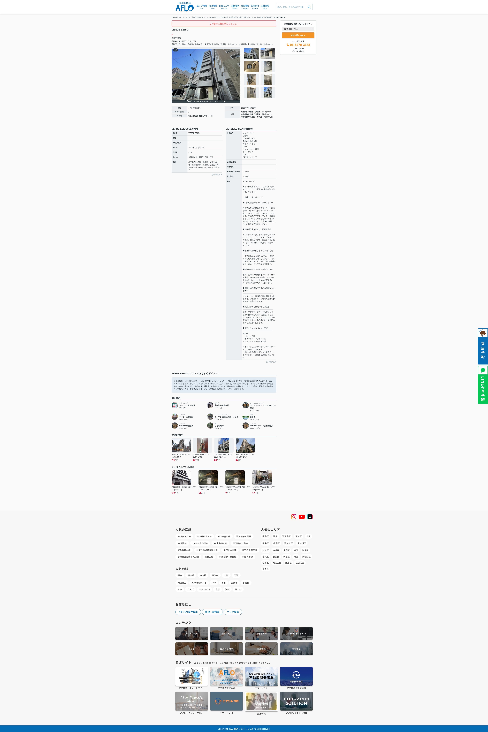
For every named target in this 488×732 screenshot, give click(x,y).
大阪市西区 (181, 41)
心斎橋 (246, 582)
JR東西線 (182, 543)
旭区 (296, 550)
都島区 (276, 543)
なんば (190, 589)
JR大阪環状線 (184, 536)
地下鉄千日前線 (243, 536)
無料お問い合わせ (298, 35)
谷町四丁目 (204, 589)
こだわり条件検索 (188, 612)
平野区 (265, 568)
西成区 (288, 562)
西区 (275, 536)
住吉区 (265, 562)
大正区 (286, 556)
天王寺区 (286, 536)
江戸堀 (188, 41)
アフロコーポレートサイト (191, 687)
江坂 (227, 589)
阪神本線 (209, 557)
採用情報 (261, 713)
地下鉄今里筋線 (249, 550)
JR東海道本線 (220, 543)
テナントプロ (226, 712)
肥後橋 (257, 112)
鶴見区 (265, 556)
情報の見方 (218, 174)
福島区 (265, 536)
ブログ (191, 648)
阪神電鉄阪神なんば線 (188, 557)
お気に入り (226, 633)
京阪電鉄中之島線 (248, 117)
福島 (180, 575)
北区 (308, 536)
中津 (214, 582)
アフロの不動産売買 (296, 687)
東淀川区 (302, 543)
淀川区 (265, 550)
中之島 (259, 117)
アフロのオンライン (296, 633)
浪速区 (298, 536)
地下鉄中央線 (230, 550)
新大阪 (238, 589)
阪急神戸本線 (184, 550)
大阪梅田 (182, 582)
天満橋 (234, 582)
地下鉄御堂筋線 (247, 114)
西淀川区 (288, 543)
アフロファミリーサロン (191, 712)
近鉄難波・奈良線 (227, 557)
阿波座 (215, 575)
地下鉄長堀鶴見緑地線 (207, 550)
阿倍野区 (306, 556)
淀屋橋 (257, 114)
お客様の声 (261, 633)
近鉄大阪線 (247, 557)
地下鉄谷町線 (224, 536)
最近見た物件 (226, 648)
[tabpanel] (259, 73)
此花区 (276, 556)
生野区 (286, 550)
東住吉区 (277, 562)
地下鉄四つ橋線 (247, 112)
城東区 (305, 550)
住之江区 (300, 562)
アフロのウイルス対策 (296, 712)
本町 (180, 589)
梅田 (223, 582)
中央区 (265, 543)
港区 (296, 556)
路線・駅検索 (212, 612)
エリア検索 (233, 612)
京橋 (217, 589)
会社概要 (296, 648)
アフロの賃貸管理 (226, 687)
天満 (236, 575)
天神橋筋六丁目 (199, 582)
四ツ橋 (203, 575)
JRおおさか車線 (200, 543)
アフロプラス (261, 688)
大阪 (226, 575)
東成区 (276, 550)
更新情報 (261, 648)
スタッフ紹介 (191, 633)
